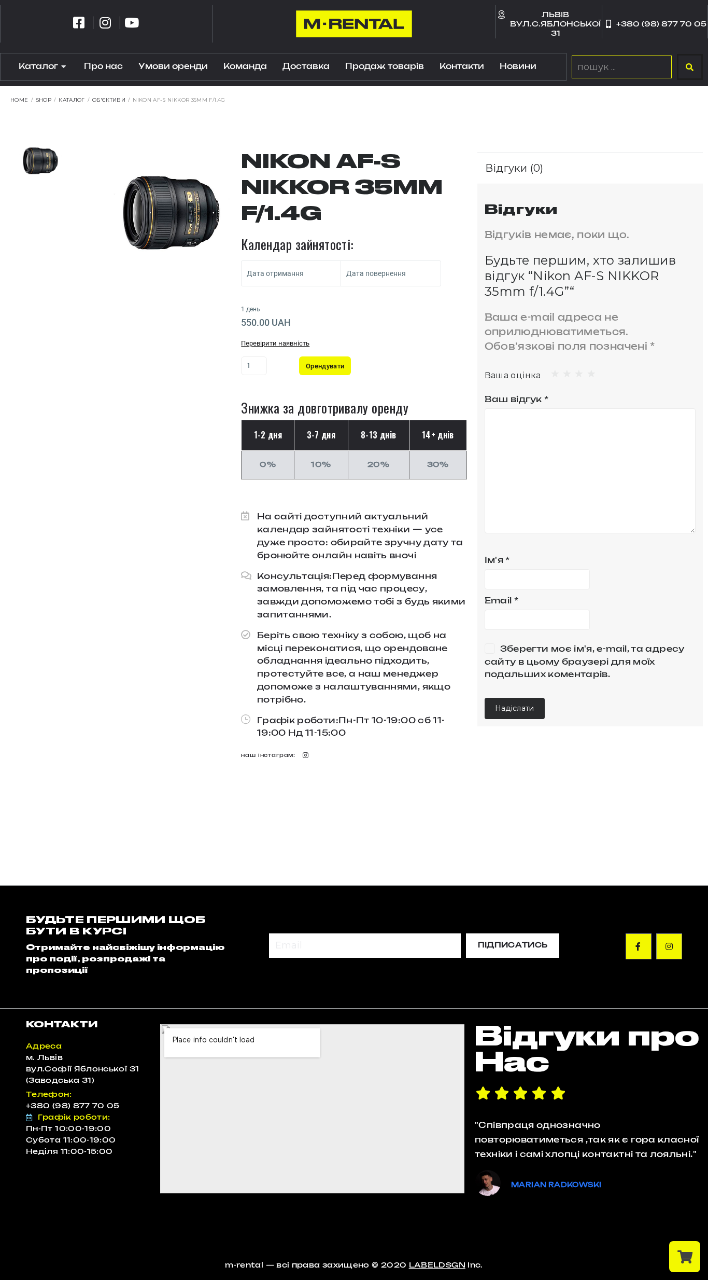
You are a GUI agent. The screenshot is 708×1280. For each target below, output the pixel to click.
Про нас (103, 67)
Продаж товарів (384, 67)
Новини (518, 67)
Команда (245, 67)
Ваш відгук (516, 399)
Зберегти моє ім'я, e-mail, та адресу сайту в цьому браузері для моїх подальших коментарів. (585, 662)
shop (43, 100)
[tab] (519, 168)
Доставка (306, 67)
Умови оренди (173, 67)
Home (19, 100)
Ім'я (497, 560)
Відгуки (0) (514, 168)
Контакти (462, 67)
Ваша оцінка (513, 375)
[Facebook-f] (639, 946)
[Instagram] (305, 755)
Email (502, 601)
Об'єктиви (108, 100)
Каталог (38, 67)
